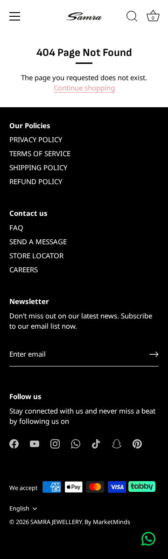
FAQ (16, 227)
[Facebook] (14, 443)
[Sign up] (154, 354)
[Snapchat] (116, 443)
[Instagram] (55, 443)
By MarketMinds (107, 522)
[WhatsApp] (75, 443)
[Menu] (15, 16)
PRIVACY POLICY (35, 139)
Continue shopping (84, 87)
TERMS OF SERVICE (39, 153)
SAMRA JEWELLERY (56, 522)
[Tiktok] (96, 443)
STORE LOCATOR (36, 255)
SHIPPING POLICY (38, 167)
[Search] (132, 17)
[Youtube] (34, 443)
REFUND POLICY (35, 181)
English (19, 508)
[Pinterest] (137, 443)
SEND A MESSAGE (38, 241)
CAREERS (23, 269)
